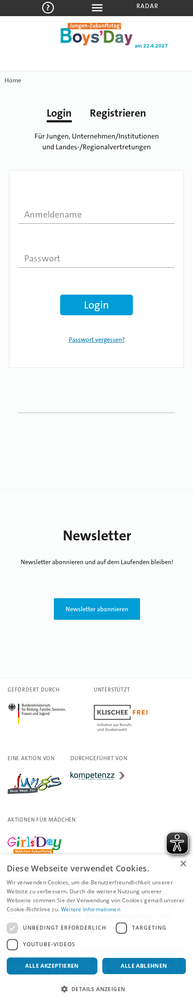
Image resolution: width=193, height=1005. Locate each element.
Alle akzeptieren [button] (52, 966)
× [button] (183, 864)
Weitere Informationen (90, 909)
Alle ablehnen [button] (144, 966)
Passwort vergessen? (97, 339)
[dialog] (96, 929)
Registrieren (118, 113)
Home (12, 80)
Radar (147, 6)
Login (59, 113)
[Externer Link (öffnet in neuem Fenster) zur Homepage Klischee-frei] (121, 731)
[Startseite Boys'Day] (96, 43)
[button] (96, 989)
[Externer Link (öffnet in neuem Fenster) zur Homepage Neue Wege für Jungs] (34, 794)
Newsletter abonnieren (97, 609)
